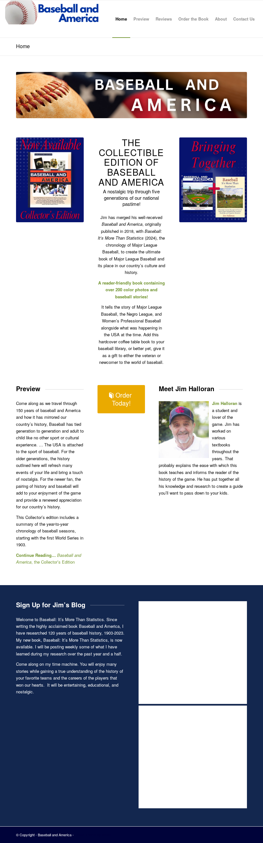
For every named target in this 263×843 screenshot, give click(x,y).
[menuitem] (121, 19)
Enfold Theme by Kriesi (93, 834)
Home (23, 46)
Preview (28, 388)
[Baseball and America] (53, 19)
